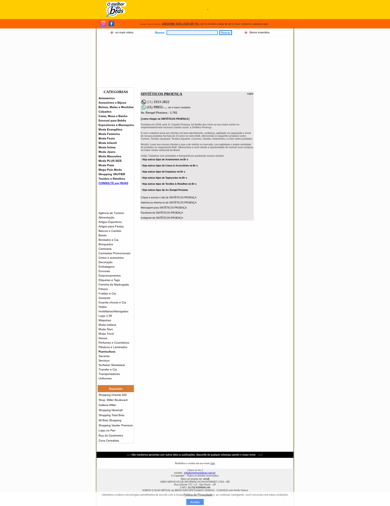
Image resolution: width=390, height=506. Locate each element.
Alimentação (106, 217)
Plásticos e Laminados (113, 347)
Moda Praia (106, 165)
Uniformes (105, 378)
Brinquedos (106, 244)
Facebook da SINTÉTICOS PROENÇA (162, 212)
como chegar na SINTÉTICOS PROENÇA (165, 118)
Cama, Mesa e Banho (113, 116)
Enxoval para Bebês (112, 120)
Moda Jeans (107, 151)
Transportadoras (109, 374)
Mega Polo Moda (110, 169)
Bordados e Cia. (109, 239)
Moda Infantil (108, 142)
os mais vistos (124, 32)
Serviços (104, 360)
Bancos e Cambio (110, 230)
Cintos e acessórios (111, 257)
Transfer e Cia (108, 369)
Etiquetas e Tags (109, 280)
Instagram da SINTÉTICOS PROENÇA (162, 217)
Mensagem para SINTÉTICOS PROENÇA (164, 207)
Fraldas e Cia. (108, 293)
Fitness (103, 289)
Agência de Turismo (111, 213)
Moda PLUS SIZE (110, 160)
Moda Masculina (110, 156)
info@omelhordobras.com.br (200, 472)
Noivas (103, 338)
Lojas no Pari (107, 430)
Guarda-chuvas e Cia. (113, 302)
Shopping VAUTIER (112, 174)
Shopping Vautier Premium (116, 425)
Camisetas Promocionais (114, 253)
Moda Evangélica (110, 129)
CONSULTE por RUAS (113, 183)
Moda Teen (106, 329)
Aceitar (195, 502)
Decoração (106, 262)
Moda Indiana (107, 324)
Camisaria (105, 248)
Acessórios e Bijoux (112, 102)
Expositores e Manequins (116, 125)
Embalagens (107, 266)
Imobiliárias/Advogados (113, 311)
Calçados (105, 111)
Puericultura (107, 351)
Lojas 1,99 (105, 315)
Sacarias (104, 356)
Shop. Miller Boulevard (113, 400)
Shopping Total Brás (111, 415)
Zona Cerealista (109, 440)
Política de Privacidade (198, 494)
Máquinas (105, 320)
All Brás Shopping (110, 420)
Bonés (103, 235)
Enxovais (104, 271)
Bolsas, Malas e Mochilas (116, 107)
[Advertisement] (208, 28)
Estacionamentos (110, 275)
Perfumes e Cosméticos (114, 342)
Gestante (104, 298)
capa (250, 93)
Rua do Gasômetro (111, 435)
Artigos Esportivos (110, 222)
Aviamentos (107, 98)
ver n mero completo (179, 107)
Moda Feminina (109, 134)
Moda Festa (107, 138)
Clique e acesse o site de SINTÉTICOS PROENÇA (168, 197)
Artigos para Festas (111, 226)
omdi (206, 478)
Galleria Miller (107, 405)
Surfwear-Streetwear (112, 365)
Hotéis (103, 306)
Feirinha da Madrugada (114, 284)
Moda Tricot (106, 333)
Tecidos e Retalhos (112, 178)
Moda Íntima (107, 147)
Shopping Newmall (110, 410)
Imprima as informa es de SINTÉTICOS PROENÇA (168, 202)
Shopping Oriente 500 (113, 394)
